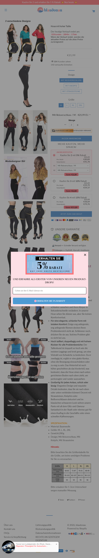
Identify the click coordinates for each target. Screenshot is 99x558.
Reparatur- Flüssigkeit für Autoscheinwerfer (32, 546)
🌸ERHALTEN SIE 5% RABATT (49, 301)
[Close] (85, 255)
